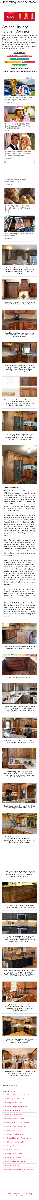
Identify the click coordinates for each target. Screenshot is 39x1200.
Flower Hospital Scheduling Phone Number (16, 1138)
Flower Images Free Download (12, 1134)
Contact (16, 1194)
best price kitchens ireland (19, 68)
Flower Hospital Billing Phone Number (14, 1161)
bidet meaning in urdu (19, 65)
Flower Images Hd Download (12, 1158)
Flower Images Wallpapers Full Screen (15, 1107)
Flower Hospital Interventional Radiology (15, 1122)
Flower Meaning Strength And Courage (15, 1099)
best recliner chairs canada (19, 59)
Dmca (9, 1194)
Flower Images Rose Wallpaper (12, 1154)
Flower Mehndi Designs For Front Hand (15, 1095)
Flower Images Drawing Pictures (13, 1118)
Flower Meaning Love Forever (12, 1114)
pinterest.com (13, 1085)
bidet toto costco (19, 53)
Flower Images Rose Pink (10, 1146)
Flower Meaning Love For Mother (13, 1142)
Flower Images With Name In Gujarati (14, 1126)
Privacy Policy (27, 1194)
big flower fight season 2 (12, 62)
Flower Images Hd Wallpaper (12, 1110)
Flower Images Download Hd (12, 1103)
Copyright (19, 1196)
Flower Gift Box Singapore (11, 1150)
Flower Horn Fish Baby (10, 1130)
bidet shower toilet (28, 62)
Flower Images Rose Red (10, 1165)
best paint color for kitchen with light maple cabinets (20, 71)
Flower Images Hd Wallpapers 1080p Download (18, 1169)
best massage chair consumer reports (19, 56)
